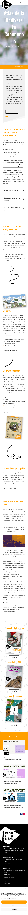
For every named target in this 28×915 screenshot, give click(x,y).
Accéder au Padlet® (10, 350)
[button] (26, 888)
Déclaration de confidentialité (17, 912)
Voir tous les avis (9, 413)
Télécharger (14, 657)
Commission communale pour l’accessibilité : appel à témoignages (12, 758)
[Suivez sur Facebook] (21, 814)
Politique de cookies (8, 912)
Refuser (14, 905)
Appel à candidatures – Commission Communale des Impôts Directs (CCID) (13, 806)
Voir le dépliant (11, 112)
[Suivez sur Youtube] (24, 814)
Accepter (14, 902)
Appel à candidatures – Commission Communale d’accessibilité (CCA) (12, 782)
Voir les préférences (14, 909)
